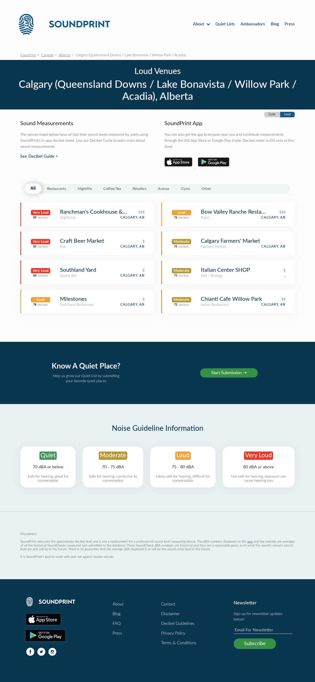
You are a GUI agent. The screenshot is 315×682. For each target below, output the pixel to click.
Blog (275, 24)
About (199, 24)
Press (290, 24)
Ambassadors (253, 24)
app (250, 541)
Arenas (163, 189)
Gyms (185, 189)
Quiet (271, 114)
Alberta (64, 55)
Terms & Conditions (178, 643)
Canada (47, 55)
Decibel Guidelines (177, 624)
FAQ (117, 624)
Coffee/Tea (112, 189)
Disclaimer (170, 614)
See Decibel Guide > (39, 156)
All (33, 188)
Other (206, 189)
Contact (168, 604)
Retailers (139, 189)
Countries (28, 55)
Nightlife (85, 189)
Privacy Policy (173, 633)
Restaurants (56, 189)
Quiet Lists (225, 24)
